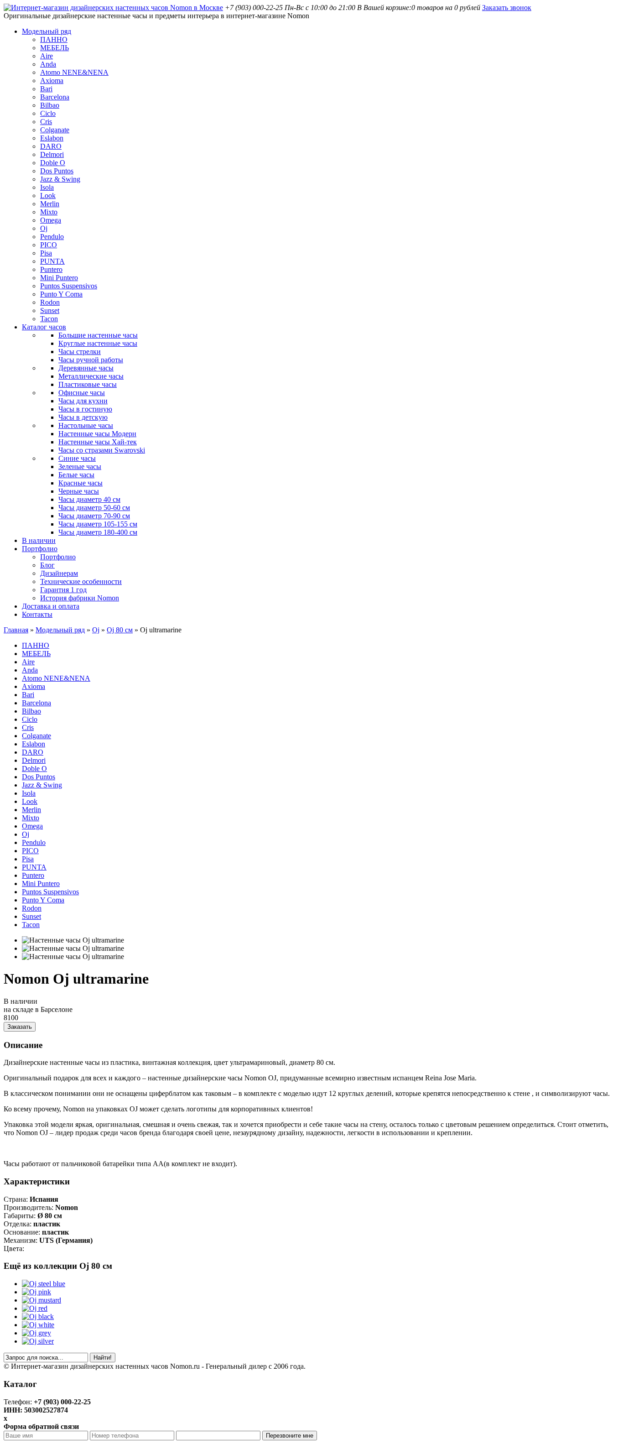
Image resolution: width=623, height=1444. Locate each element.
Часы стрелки (79, 351)
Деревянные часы (86, 368)
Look (48, 195)
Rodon (50, 302)
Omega (50, 220)
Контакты (37, 614)
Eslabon (51, 138)
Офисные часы (81, 392)
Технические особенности (81, 581)
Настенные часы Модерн (97, 434)
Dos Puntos (56, 171)
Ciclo (48, 113)
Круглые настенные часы (97, 343)
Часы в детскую (83, 417)
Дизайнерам (59, 573)
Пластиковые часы (87, 384)
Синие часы (77, 458)
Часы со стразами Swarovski (101, 450)
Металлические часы (91, 376)
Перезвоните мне (289, 1435)
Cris (46, 121)
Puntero (51, 269)
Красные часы (80, 483)
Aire (46, 56)
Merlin (49, 204)
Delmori (52, 154)
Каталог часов (44, 327)
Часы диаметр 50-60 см (94, 507)
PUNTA (52, 261)
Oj (43, 228)
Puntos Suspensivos (68, 286)
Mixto (48, 212)
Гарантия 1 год (63, 590)
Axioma (51, 80)
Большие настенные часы (98, 335)
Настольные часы (85, 425)
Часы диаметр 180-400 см (97, 532)
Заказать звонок (506, 7)
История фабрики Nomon (79, 598)
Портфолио (39, 549)
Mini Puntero (59, 278)
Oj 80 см (120, 630)
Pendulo (52, 236)
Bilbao (49, 105)
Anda (48, 64)
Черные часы (78, 491)
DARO (51, 146)
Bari (46, 89)
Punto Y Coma (61, 294)
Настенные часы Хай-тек (97, 442)
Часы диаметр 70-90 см (94, 516)
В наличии (39, 540)
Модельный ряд (46, 31)
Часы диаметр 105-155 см (97, 524)
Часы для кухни (83, 401)
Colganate (54, 130)
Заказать (19, 1026)
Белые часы (76, 475)
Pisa (46, 253)
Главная (16, 630)
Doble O (52, 163)
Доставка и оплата (50, 606)
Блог (47, 565)
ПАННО (53, 39)
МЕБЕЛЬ (54, 48)
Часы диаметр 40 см (89, 499)
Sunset (49, 310)
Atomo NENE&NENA (74, 72)
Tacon (49, 319)
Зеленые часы (79, 466)
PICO (48, 245)
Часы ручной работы (90, 360)
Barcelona (54, 97)
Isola (47, 187)
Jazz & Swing (60, 179)
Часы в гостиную (85, 409)
